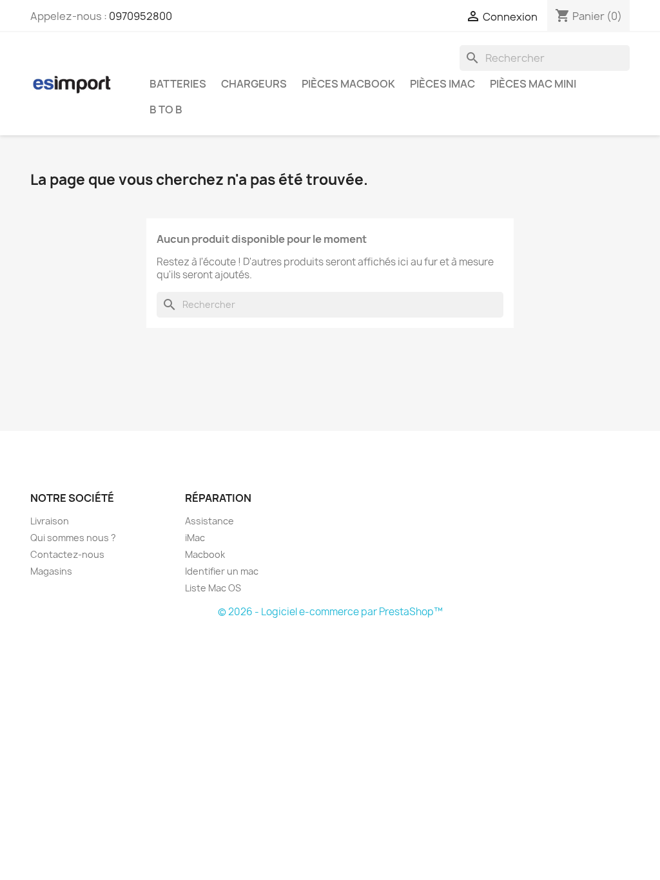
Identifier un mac (221, 571)
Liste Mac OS (213, 588)
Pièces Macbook (348, 84)
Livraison (49, 521)
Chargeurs (254, 84)
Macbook (205, 554)
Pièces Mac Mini (533, 84)
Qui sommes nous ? (73, 537)
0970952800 (140, 16)
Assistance (209, 521)
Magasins (51, 571)
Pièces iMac (442, 84)
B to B (166, 109)
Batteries (178, 84)
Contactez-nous (67, 554)
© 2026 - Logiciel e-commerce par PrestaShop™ (330, 611)
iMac (195, 537)
